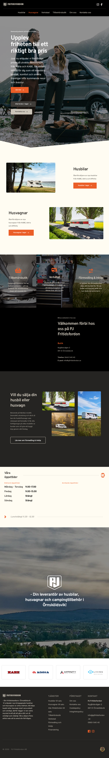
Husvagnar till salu (56, 704)
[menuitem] (21, 12)
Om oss (73, 701)
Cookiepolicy (75, 708)
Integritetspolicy (76, 712)
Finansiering (53, 730)
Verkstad (52, 719)
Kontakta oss (75, 704)
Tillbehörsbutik (54, 715)
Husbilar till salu (55, 701)
